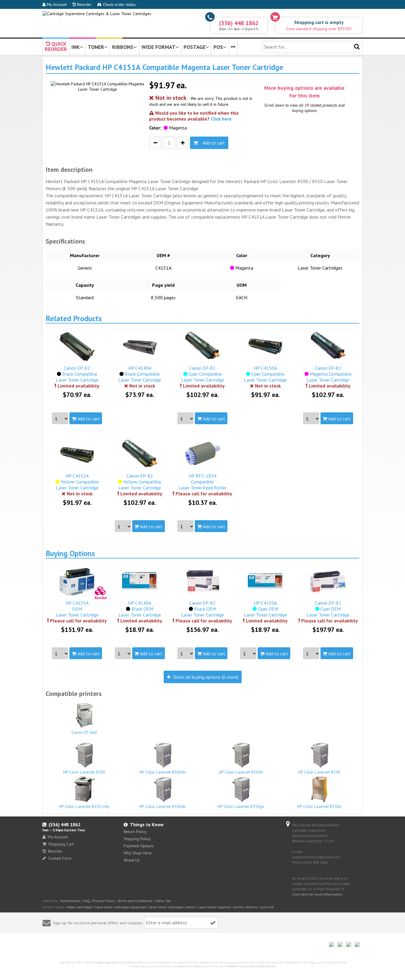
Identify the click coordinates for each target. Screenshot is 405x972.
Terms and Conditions (134, 901)
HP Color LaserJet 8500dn (162, 772)
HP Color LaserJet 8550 (319, 772)
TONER (96, 47)
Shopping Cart (61, 844)
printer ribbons (245, 907)
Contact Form (59, 858)
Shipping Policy (137, 838)
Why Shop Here (138, 853)
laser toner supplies (214, 907)
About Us (132, 860)
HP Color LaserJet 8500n (241, 772)
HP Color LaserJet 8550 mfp (84, 806)
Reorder (84, 4)
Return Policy (135, 831)
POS (218, 47)
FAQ (86, 901)
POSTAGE (194, 47)
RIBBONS (122, 47)
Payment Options (139, 845)
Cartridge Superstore (104, 962)
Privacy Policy (104, 901)
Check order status (119, 4)
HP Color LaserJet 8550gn (241, 806)
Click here (221, 119)
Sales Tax (163, 901)
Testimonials (70, 901)
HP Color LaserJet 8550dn (162, 806)
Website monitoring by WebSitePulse (252, 966)
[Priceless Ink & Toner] (96, 13)
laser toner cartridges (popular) (120, 907)
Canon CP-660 (84, 732)
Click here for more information (317, 894)
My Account (56, 4)
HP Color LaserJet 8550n (319, 806)
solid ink (267, 907)
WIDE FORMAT (158, 47)
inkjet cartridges (79, 907)
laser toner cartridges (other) (172, 907)
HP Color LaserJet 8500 (84, 772)
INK (75, 47)
